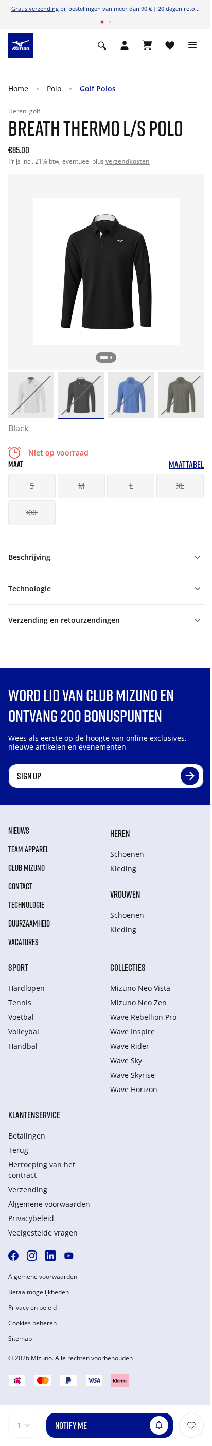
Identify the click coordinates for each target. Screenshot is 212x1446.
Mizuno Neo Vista (140, 988)
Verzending (27, 1189)
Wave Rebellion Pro (143, 1017)
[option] (31, 395)
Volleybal (23, 1031)
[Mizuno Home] (20, 44)
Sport (18, 967)
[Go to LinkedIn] (50, 1255)
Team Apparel (28, 849)
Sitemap (20, 1338)
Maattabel (186, 464)
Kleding (123, 868)
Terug (18, 1150)
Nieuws (18, 830)
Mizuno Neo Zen (138, 1003)
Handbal (23, 1046)
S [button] (32, 486)
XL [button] (180, 486)
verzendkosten (127, 161)
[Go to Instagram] (32, 1255)
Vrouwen (125, 894)
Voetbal (21, 1017)
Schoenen (127, 854)
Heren (120, 833)
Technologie (26, 905)
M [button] (81, 486)
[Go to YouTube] (69, 1255)
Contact (20, 886)
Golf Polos (98, 88)
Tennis (19, 1003)
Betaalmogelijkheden (38, 1292)
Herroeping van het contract (41, 1170)
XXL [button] (32, 512)
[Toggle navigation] (192, 45)
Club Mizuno (26, 868)
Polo (54, 88)
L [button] (131, 486)
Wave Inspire (132, 1031)
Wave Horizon (133, 1089)
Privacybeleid (31, 1218)
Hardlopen (26, 988)
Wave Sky (126, 1060)
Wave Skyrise (132, 1075)
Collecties (128, 967)
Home (18, 88)
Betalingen (26, 1136)
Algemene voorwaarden (49, 1204)
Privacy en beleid (32, 1307)
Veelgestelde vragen (43, 1233)
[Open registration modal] (124, 45)
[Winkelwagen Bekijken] (147, 45)
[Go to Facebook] (13, 1255)
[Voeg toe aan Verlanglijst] (191, 1425)
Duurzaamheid (29, 923)
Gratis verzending (35, 8)
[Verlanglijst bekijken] (169, 45)
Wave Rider (129, 1046)
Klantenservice (34, 1114)
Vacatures (23, 942)
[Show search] (102, 45)
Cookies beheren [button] (32, 1323)
